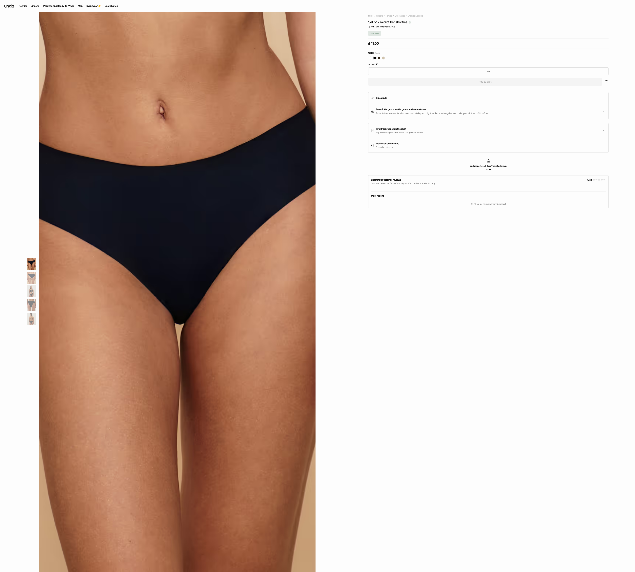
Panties (389, 16)
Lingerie (379, 16)
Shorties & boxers (415, 16)
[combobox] (488, 71)
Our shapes (400, 16)
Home (370, 16)
